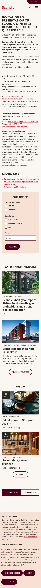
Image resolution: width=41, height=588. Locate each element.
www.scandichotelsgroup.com (14, 127)
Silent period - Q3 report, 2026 (18, 421)
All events (20, 474)
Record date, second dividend (15, 462)
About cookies (18, 565)
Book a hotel (33, 2)
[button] (36, 7)
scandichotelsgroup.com (12, 99)
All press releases (20, 372)
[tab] (11, 492)
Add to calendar (10, 427)
